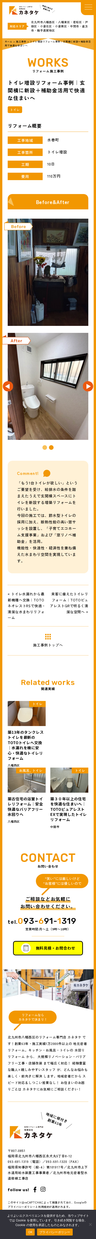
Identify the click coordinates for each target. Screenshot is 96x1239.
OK (30, 1232)
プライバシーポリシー (21, 1207)
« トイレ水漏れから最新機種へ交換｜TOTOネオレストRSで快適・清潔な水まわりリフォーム (27, 605)
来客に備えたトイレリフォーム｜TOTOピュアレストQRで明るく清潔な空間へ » (69, 602)
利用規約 (43, 1207)
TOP (48, 8)
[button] (44, 447)
